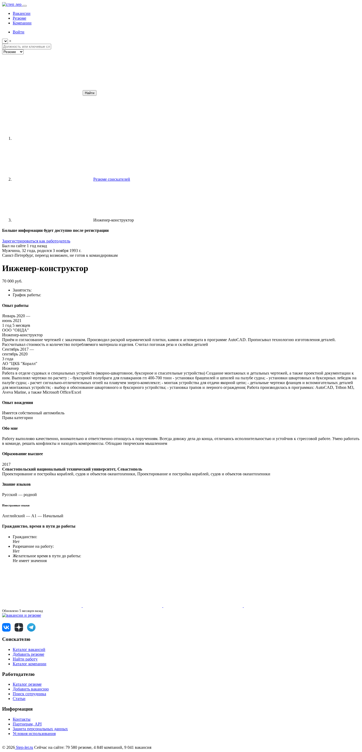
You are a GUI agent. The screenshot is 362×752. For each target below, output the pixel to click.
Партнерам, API (27, 724)
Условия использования (34, 733)
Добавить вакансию (31, 689)
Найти (89, 93)
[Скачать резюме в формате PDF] (203, 605)
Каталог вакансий (29, 649)
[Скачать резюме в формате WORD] (123, 605)
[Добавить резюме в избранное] (42, 605)
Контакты (21, 719)
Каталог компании (29, 664)
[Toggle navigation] (25, 6)
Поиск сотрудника (29, 694)
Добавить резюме (28, 654)
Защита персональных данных (40, 729)
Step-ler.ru (24, 747)
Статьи (19, 698)
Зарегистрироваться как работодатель (36, 241)
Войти (18, 32)
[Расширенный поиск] (42, 92)
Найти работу (25, 659)
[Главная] (52, 138)
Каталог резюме (27, 684)
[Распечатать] (283, 605)
